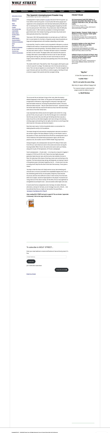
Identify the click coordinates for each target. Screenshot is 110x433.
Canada (14, 27)
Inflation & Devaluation (17, 41)
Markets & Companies (17, 47)
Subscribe (31, 261)
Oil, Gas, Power (15, 49)
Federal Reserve (37, 11)
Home (15, 11)
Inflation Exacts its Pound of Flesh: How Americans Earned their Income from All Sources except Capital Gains (85, 56)
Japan (13, 43)
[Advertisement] (72, 4)
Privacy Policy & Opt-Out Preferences (50, 432)
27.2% (47, 19)
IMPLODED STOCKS (17, 16)
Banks (13, 23)
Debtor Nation (15, 32)
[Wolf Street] (24, 5)
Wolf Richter (24, 11)
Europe (13, 36)
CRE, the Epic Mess (16, 29)
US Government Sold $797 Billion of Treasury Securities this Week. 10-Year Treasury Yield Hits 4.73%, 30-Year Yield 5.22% (84, 22)
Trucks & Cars (15, 51)
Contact (82, 11)
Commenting (72, 11)
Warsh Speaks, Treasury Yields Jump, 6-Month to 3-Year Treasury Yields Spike (85, 33)
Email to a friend (31, 274)
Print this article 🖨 (61, 270)
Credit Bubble (15, 31)
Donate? (62, 11)
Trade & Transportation (17, 52)
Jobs (13, 45)
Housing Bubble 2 (50, 11)
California (14, 25)
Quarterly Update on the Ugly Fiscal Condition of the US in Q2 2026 (83, 44)
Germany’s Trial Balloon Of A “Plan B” (37, 191)
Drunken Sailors (15, 34)
